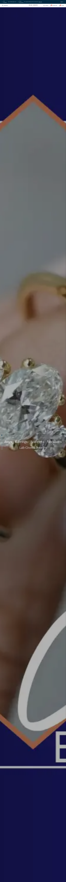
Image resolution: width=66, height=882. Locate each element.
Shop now (40, 1)
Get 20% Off (1, 446)
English (61, 1)
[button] (5, 5)
